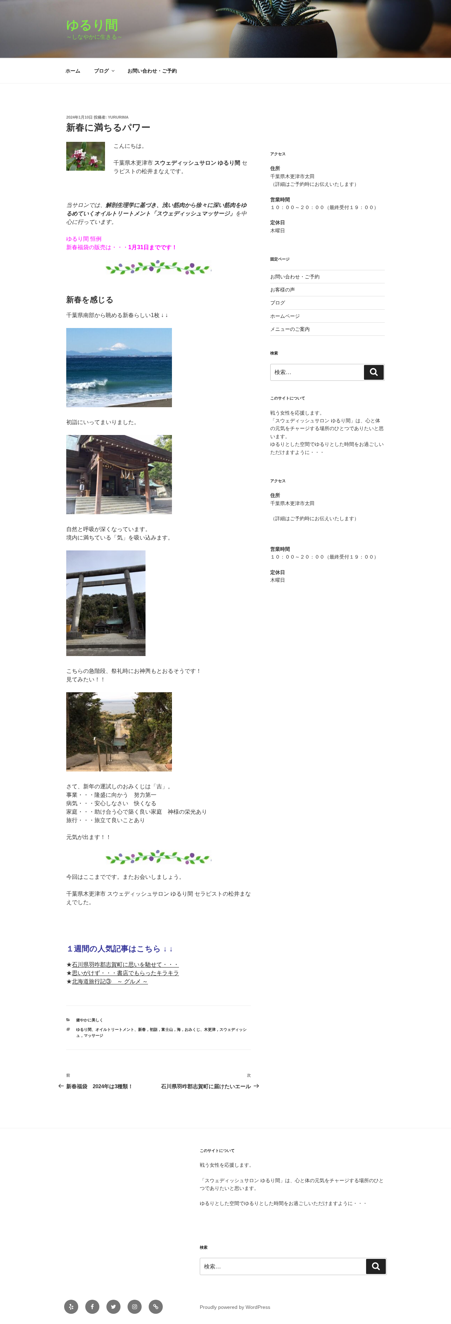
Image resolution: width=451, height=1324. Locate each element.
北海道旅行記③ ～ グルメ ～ (110, 981)
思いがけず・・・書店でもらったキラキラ (125, 973)
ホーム (73, 71)
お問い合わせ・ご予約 (152, 71)
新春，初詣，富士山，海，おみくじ (169, 1029)
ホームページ (285, 316)
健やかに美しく (89, 1020)
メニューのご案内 (290, 329)
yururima (118, 117)
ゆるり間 (98, 25)
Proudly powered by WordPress (235, 1307)
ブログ (101, 71)
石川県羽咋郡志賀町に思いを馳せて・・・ (125, 964)
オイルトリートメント (114, 1029)
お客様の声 (282, 289)
